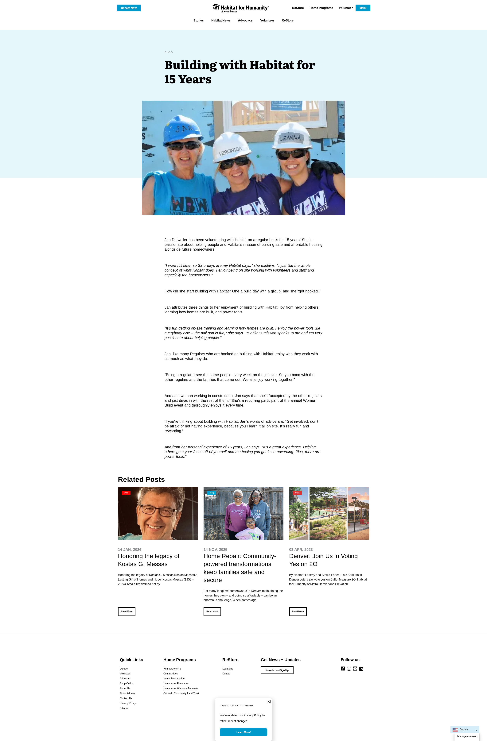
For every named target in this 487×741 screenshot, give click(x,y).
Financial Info (127, 693)
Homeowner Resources (176, 683)
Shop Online (126, 683)
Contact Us (126, 698)
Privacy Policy (128, 703)
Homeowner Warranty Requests (180, 688)
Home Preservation (174, 678)
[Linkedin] (361, 668)
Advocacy (245, 20)
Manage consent (467, 736)
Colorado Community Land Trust (181, 693)
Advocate (125, 678)
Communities (170, 673)
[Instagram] (349, 668)
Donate (124, 668)
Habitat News (220, 20)
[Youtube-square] (355, 668)
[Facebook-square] (343, 668)
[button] (268, 701)
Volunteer (346, 8)
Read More (127, 611)
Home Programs (321, 8)
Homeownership (172, 668)
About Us (125, 688)
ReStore (298, 8)
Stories (198, 20)
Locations (227, 668)
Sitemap (124, 708)
